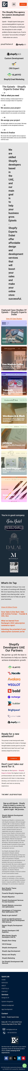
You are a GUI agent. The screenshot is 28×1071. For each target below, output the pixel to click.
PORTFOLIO (5, 988)
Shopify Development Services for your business (12, 901)
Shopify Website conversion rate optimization (12, 906)
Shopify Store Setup (9, 941)
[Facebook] (6, 1058)
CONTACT (5, 991)
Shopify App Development (11, 951)
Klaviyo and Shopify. (9, 955)
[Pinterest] (23, 1058)
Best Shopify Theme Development (9, 889)
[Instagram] (10, 1058)
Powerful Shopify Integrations (12, 893)
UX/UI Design (6, 944)
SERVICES (5, 982)
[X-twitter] (15, 1058)
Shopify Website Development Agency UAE (12, 816)
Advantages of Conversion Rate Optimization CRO (11, 911)
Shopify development (9, 948)
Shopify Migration (8, 897)
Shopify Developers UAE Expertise (10, 931)
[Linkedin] (19, 1058)
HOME (4, 980)
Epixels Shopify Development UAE (12, 926)
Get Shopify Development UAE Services (12, 962)
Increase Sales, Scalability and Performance (11, 342)
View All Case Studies (14, 319)
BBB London (8, 338)
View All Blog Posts (9, 607)
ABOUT (4, 985)
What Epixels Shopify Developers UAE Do (9, 936)
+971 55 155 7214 (11, 1032)
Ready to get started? (9, 915)
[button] (14, 4)
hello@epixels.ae (11, 1029)
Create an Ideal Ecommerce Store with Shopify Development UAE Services (13, 920)
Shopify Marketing (8, 958)
